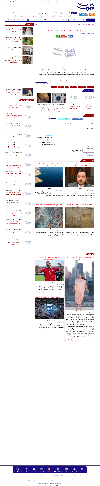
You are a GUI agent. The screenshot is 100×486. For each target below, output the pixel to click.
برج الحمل (54, 86)
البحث (34, 1)
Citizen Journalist (58, 471)
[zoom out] (41, 24)
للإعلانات (42, 471)
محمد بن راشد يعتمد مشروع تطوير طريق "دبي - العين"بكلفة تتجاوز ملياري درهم (14, 213)
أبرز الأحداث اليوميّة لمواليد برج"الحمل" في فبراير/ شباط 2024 (43, 109)
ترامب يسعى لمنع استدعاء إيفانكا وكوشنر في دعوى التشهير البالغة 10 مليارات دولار (13, 92)
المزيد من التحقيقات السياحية (42, 292)
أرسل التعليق (90, 154)
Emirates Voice (82, 86)
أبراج (92, 24)
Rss (49, 471)
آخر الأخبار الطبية (70, 339)
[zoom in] (37, 24)
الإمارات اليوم (74, 86)
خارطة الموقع (74, 471)
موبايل (26, 471)
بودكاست (82, 471)
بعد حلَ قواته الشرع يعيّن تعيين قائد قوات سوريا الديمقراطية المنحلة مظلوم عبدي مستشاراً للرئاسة (13, 60)
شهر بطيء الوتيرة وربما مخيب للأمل (13, 125)
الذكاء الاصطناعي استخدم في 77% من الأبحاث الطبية (49, 297)
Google (6, 1)
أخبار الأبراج (61, 86)
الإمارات (67, 86)
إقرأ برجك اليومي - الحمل (83, 24)
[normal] (39, 24)
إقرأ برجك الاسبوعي (64, 80)
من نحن (67, 471)
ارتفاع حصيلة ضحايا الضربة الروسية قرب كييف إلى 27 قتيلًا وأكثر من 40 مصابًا (53, 19)
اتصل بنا (34, 471)
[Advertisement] (40, 6)
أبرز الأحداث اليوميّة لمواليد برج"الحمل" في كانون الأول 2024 (58, 109)
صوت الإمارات (12, 1)
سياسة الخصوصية (18, 471)
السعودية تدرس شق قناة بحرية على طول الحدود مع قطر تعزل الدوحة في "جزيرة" (13, 242)
